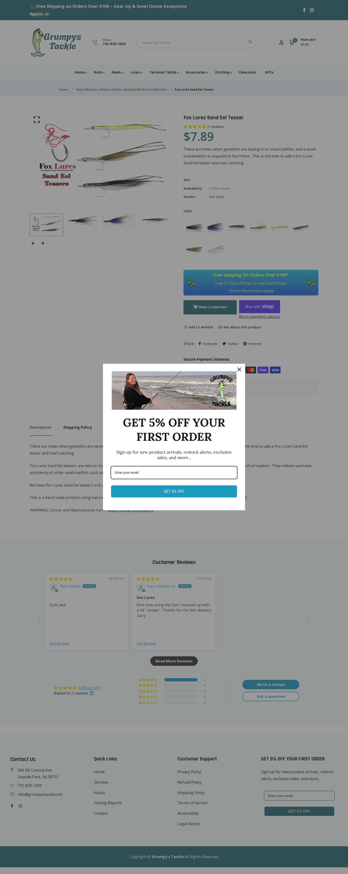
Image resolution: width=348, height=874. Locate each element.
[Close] (239, 369)
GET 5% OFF (174, 491)
